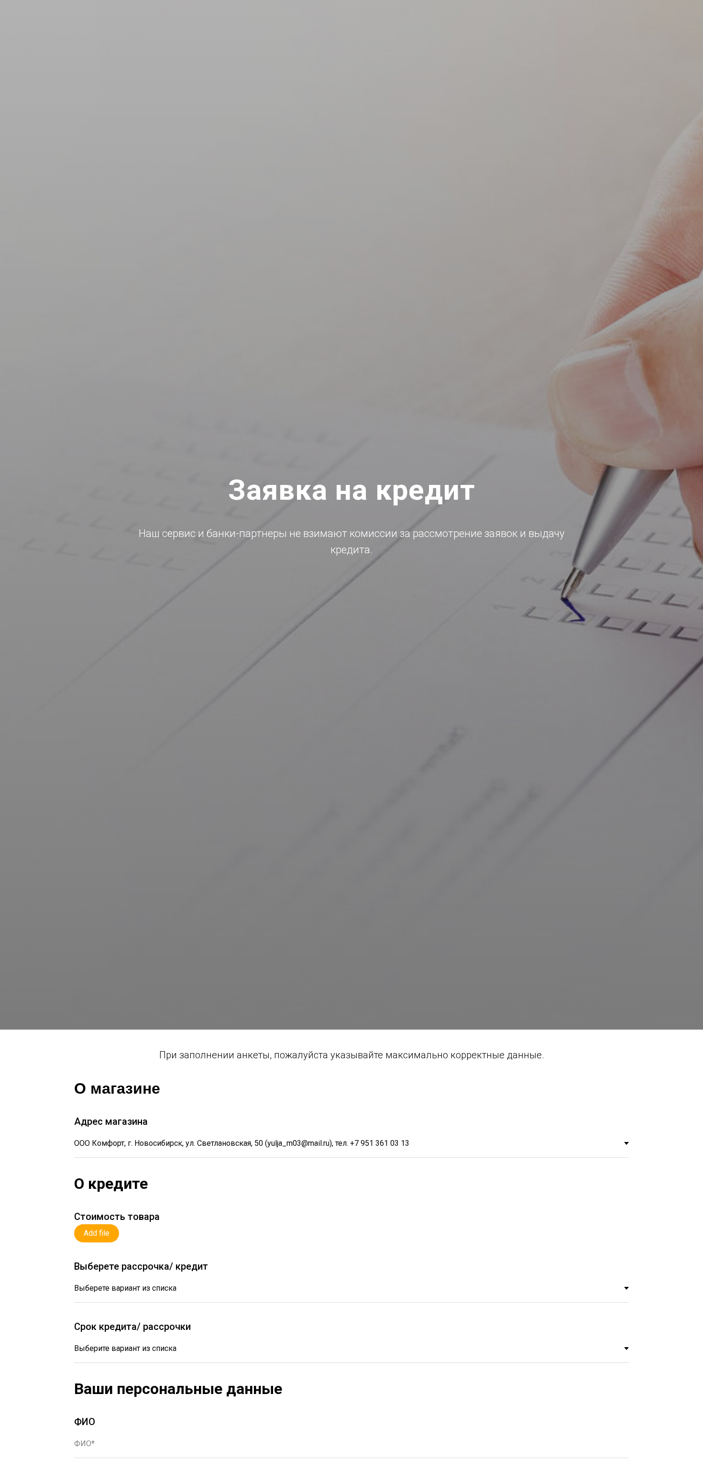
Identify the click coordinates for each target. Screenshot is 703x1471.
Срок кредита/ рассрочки (132, 1326)
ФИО (84, 1421)
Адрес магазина (111, 1121)
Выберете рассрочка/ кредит (141, 1266)
